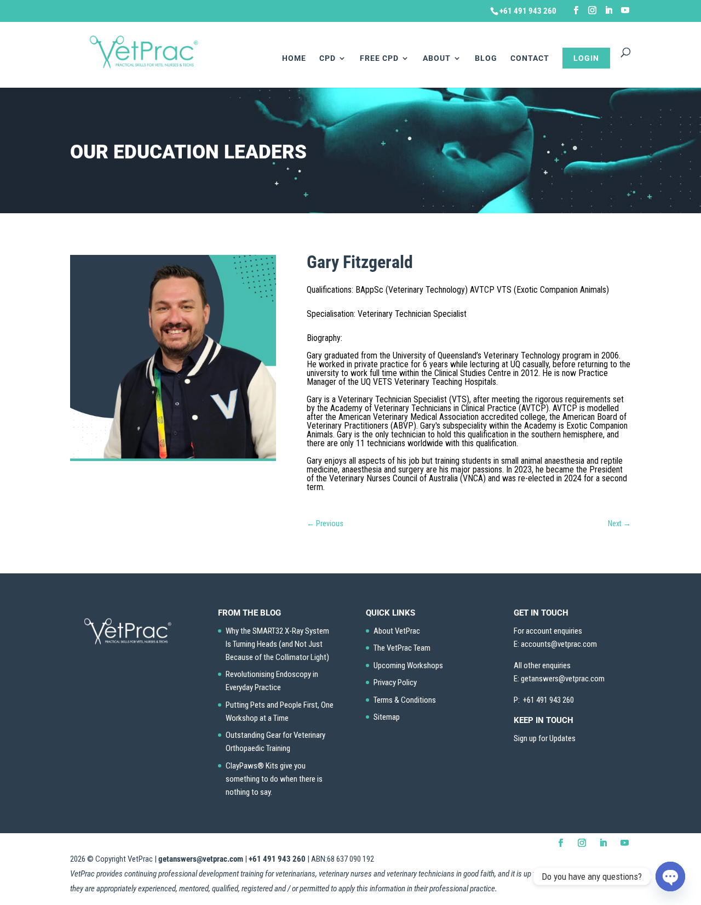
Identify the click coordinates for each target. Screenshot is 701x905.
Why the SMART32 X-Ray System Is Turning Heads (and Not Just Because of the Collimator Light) (277, 644)
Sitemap (387, 717)
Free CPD (379, 58)
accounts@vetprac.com (559, 644)
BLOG (486, 58)
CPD (327, 58)
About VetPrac (397, 631)
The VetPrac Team (402, 648)
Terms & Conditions (405, 700)
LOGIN (586, 58)
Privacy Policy (395, 682)
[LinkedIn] (609, 10)
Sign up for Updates (545, 738)
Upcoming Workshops (408, 665)
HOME (294, 58)
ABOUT (437, 58)
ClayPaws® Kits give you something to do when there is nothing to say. (274, 779)
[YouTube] (625, 10)
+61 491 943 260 (277, 859)
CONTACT (529, 58)
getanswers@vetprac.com (200, 859)
